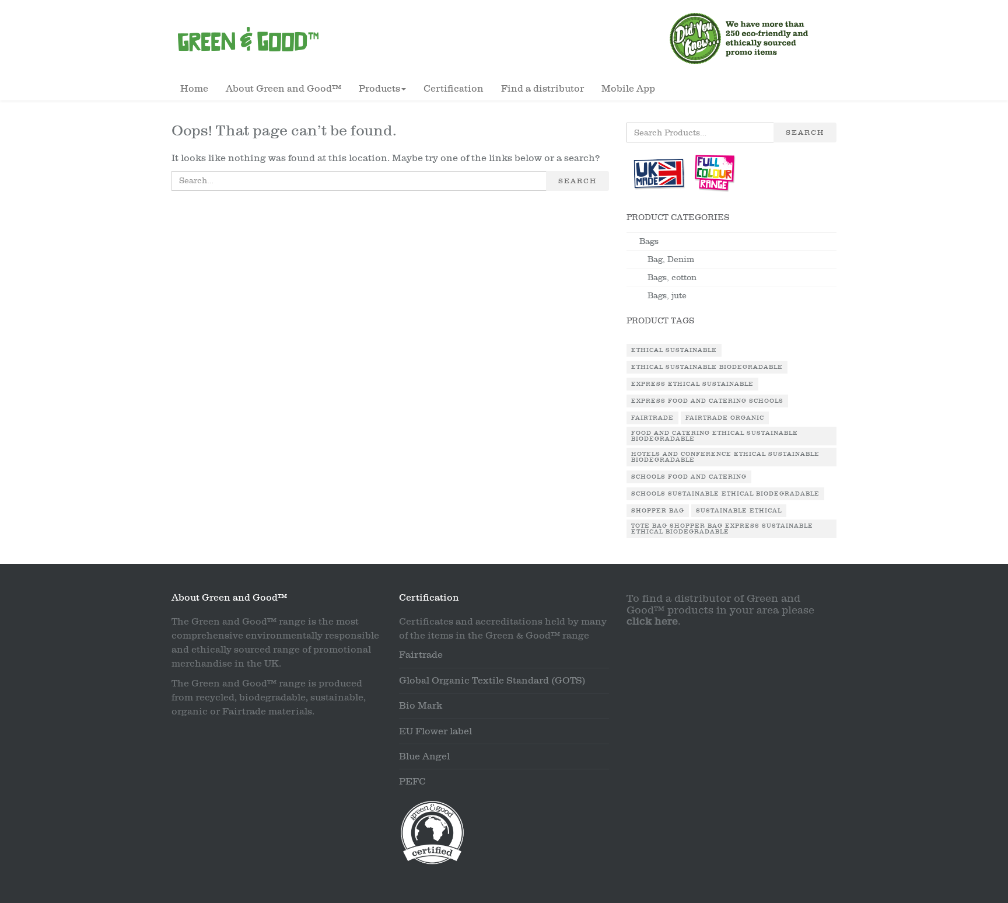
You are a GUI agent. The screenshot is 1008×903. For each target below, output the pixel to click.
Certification (454, 88)
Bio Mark (420, 705)
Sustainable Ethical (739, 510)
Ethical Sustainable (674, 350)
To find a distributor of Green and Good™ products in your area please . (720, 610)
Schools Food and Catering (689, 476)
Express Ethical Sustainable (692, 384)
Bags (649, 241)
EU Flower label (435, 731)
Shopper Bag (657, 510)
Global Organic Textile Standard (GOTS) (492, 680)
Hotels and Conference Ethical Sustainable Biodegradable (725, 457)
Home (194, 88)
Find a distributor (542, 88)
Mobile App (628, 88)
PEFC (412, 781)
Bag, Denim (671, 259)
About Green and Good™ (283, 88)
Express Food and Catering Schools (707, 401)
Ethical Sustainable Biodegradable (707, 367)
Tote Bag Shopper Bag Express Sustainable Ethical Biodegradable (722, 528)
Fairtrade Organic (724, 417)
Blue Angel (424, 756)
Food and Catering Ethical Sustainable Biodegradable (714, 436)
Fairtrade (652, 417)
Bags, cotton (672, 278)
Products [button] (379, 88)
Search (577, 181)
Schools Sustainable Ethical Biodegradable (725, 493)
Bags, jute (667, 296)
